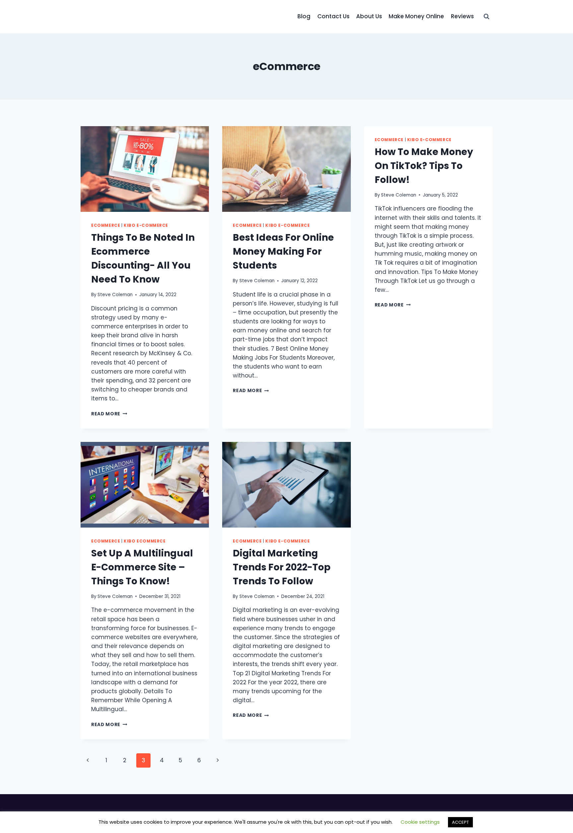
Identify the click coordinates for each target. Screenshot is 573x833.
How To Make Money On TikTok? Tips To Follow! (424, 165)
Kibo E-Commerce (146, 225)
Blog (303, 16)
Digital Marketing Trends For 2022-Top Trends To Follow (282, 567)
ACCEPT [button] (460, 822)
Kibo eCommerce (144, 541)
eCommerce (105, 225)
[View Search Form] (486, 17)
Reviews (462, 16)
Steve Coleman (115, 295)
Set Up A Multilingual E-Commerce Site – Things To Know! (142, 567)
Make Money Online (416, 16)
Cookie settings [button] (420, 821)
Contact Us (333, 16)
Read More (109, 414)
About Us (369, 16)
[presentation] (145, 169)
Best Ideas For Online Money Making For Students (283, 251)
